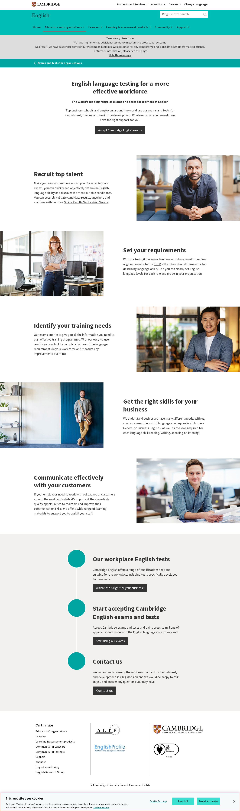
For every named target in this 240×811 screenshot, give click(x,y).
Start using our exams (110, 641)
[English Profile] (110, 758)
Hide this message (120, 55)
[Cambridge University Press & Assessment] (178, 740)
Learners (94, 27)
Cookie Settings (158, 801)
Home (37, 27)
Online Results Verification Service (86, 202)
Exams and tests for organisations (60, 63)
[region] (120, 802)
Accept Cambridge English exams (120, 130)
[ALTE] (107, 741)
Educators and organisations (63, 27)
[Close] (234, 801)
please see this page (135, 51)
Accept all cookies (208, 801)
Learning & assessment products (127, 27)
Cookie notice (101, 807)
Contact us (104, 690)
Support (181, 27)
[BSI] (166, 764)
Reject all (183, 801)
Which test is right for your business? (120, 588)
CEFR (157, 264)
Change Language (195, 4)
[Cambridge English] (46, 5)
